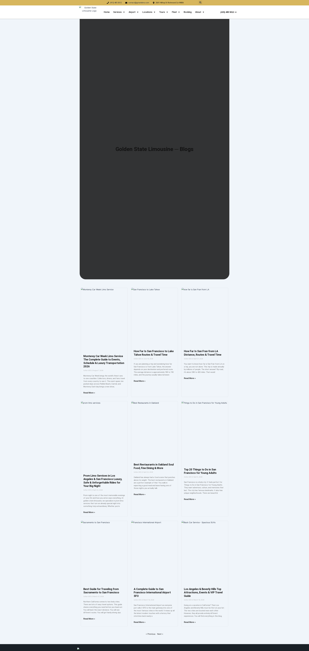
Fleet (174, 12)
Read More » (89, 392)
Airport (132, 12)
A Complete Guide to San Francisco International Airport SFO (152, 592)
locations (147, 12)
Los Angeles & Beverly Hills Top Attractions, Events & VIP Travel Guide (203, 592)
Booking (188, 12)
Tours (162, 12)
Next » (160, 634)
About (198, 12)
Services (117, 12)
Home (107, 12)
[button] (200, 2)
